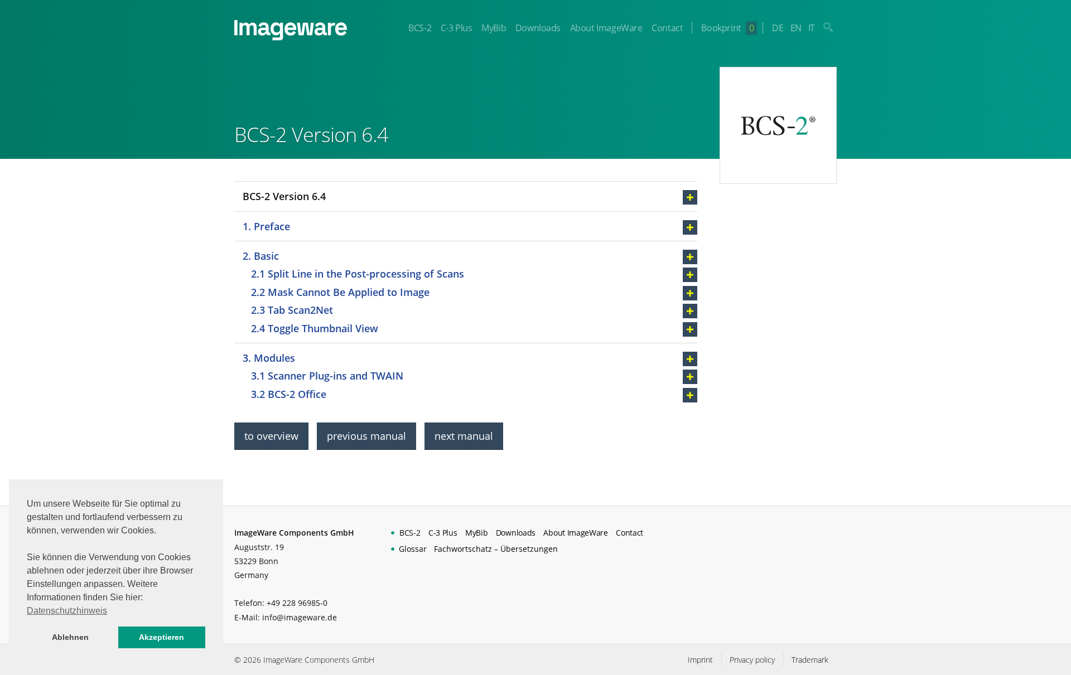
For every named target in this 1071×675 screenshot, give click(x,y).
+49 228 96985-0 (297, 603)
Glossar (413, 548)
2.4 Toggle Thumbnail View (314, 328)
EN (796, 28)
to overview (271, 436)
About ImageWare (606, 28)
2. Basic (261, 256)
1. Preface (266, 226)
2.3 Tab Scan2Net (292, 310)
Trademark (810, 659)
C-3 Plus (456, 28)
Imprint (700, 659)
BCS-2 (419, 28)
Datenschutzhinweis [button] (67, 610)
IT (811, 28)
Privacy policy (752, 659)
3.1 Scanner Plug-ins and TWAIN (327, 375)
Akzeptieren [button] (161, 637)
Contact (667, 28)
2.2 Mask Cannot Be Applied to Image (340, 292)
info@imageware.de (299, 617)
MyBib (493, 28)
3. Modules (269, 358)
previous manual (366, 436)
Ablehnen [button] (70, 637)
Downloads (538, 28)
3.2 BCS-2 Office (288, 394)
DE (777, 28)
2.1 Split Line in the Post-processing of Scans (357, 273)
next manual (464, 436)
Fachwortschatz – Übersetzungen (496, 548)
